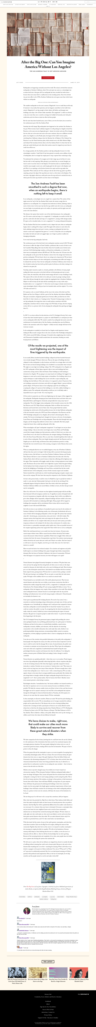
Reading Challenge (72, 4)
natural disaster (60, 896)
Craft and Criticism (8, 4)
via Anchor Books (48, 77)
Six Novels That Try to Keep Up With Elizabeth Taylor (79, 981)
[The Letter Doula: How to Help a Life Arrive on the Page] (37, 976)
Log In (48, 6)
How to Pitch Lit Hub (48, 1009)
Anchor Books (22, 896)
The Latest (48, 962)
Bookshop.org (40, 1023)
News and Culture (31, 4)
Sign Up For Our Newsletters (48, 1007)
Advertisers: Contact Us (48, 1012)
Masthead (48, 1001)
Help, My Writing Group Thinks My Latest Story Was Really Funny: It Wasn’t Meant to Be (17, 982)
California (30, 896)
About (48, 1004)
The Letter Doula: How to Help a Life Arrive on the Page (38, 981)
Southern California (44, 899)
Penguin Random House (71, 896)
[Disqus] (48, 933)
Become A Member (42, 4)
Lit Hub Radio (52, 4)
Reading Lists (61, 4)
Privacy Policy (48, 1015)
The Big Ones (30, 887)
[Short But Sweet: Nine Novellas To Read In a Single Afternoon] (58, 976)
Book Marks (82, 4)
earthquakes (37, 896)
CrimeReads (90, 4)
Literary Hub (48, 2)
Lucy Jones (19, 82)
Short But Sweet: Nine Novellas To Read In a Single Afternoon (58, 981)
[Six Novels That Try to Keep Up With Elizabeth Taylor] (79, 976)
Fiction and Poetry (20, 4)
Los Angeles (44, 896)
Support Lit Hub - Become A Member (48, 1018)
